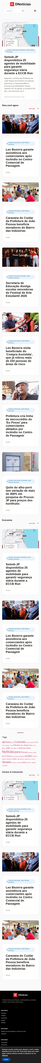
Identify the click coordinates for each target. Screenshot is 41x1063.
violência (4, 765)
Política (3, 1015)
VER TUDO (32, 108)
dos (31, 745)
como (28, 742)
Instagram (4, 1042)
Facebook (4, 1045)
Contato (3, 1033)
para (17, 752)
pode (34, 752)
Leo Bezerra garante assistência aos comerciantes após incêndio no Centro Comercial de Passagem (20, 157)
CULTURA (16, 276)
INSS (3, 748)
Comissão (20, 741)
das (21, 745)
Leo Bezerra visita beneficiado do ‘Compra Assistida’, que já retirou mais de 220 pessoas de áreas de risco (19, 356)
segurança (28, 759)
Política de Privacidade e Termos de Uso (13, 1031)
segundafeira (20, 759)
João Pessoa (30, 50)
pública (35, 756)
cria (3, 745)
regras (4, 759)
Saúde (3, 1020)
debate (26, 745)
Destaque (15, 50)
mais (14, 748)
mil (17, 748)
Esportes (22, 50)
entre (34, 745)
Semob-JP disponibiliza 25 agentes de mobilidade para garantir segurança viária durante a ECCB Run (19, 65)
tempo (28, 762)
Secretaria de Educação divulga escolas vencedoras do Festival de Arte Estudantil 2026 (19, 289)
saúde (14, 759)
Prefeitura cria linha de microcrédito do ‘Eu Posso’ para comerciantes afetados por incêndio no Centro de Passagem (19, 425)
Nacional (22, 748)
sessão (19, 762)
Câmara (16, 745)
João (8, 748)
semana (33, 759)
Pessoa (24, 752)
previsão (16, 756)
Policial (3, 1022)
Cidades (9, 50)
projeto (28, 755)
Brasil (12, 742)
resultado (9, 759)
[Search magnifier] (22, 10)
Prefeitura (9, 756)
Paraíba (3, 1013)
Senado (6, 762)
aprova (6, 741)
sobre (24, 762)
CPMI (36, 742)
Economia (24, 480)
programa (21, 756)
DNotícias (23, 4)
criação (7, 745)
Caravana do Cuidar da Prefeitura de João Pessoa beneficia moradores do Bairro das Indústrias (20, 224)
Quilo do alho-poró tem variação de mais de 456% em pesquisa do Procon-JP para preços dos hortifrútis (20, 495)
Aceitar (6, 1059)
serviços (14, 762)
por (3, 756)
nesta (28, 748)
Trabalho (33, 762)
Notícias (9, 52)
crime (11, 745)
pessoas (30, 752)
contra (32, 742)
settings (5, 1055)
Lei (12, 748)
